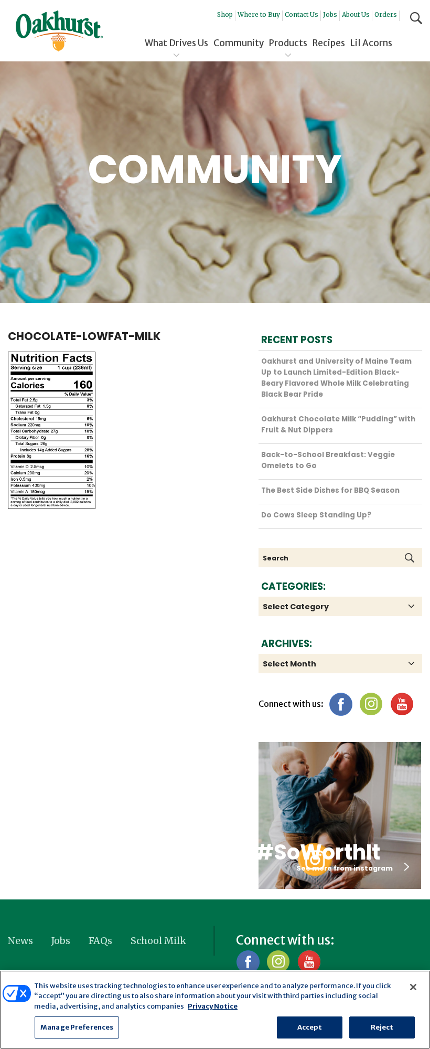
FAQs (100, 941)
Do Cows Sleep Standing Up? (316, 515)
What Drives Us (176, 43)
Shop (225, 14)
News (20, 941)
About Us (356, 14)
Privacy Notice (213, 1006)
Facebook (340, 704)
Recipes (329, 43)
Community (238, 43)
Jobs (330, 14)
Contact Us (301, 14)
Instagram (371, 704)
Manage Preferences (76, 1027)
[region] (215, 1009)
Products (288, 43)
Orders (385, 14)
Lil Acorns (371, 43)
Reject (382, 1027)
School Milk (158, 941)
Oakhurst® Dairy (59, 30)
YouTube (401, 704)
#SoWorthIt (317, 852)
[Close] (413, 987)
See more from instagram (344, 868)
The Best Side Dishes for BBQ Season (330, 490)
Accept (309, 1027)
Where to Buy (259, 14)
